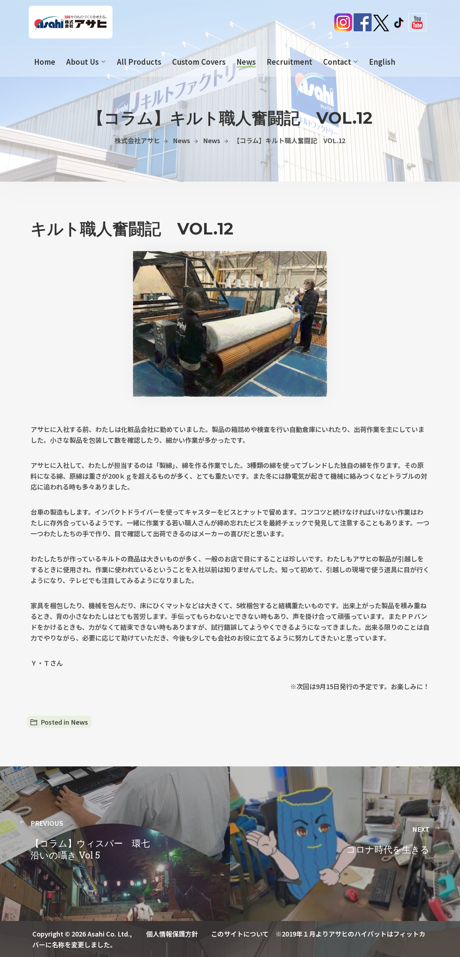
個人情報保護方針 (172, 933)
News (246, 61)
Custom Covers (199, 61)
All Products (139, 61)
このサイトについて (240, 933)
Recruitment (289, 61)
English (382, 61)
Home (44, 61)
